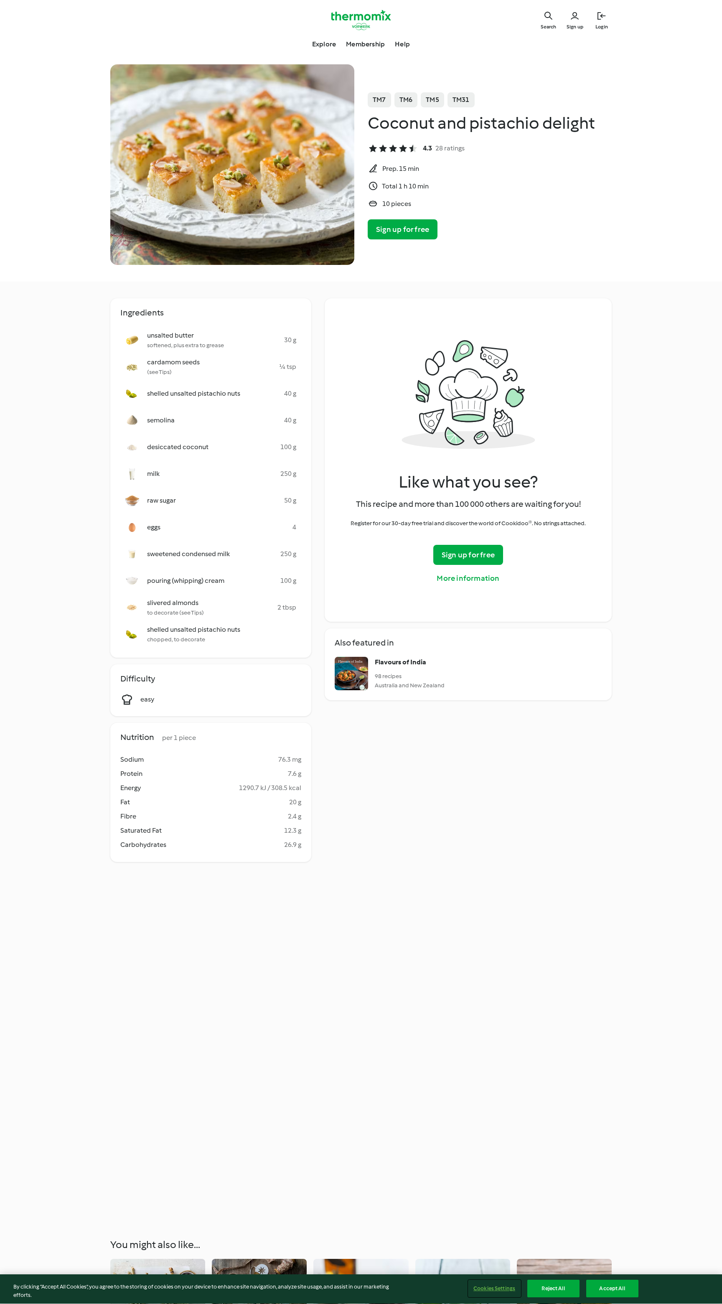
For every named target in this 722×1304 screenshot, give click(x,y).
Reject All (553, 1288)
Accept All (612, 1288)
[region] (361, 1289)
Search (548, 27)
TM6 (406, 100)
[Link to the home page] (361, 20)
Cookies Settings (494, 1288)
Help (402, 44)
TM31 (461, 100)
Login (601, 27)
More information (468, 578)
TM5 (432, 100)
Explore (324, 44)
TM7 (379, 100)
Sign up (575, 27)
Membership (365, 44)
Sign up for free (402, 229)
